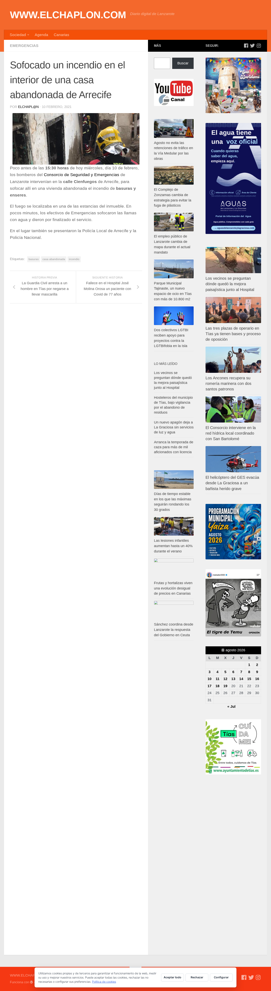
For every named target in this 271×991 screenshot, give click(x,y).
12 (225, 679)
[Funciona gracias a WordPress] (31, 982)
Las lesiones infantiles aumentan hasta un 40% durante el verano (173, 546)
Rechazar (197, 977)
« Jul (231, 707)
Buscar (182, 63)
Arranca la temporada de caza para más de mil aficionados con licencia (173, 447)
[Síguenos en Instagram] (258, 45)
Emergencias (24, 46)
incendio (74, 259)
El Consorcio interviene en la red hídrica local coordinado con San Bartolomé (231, 433)
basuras (34, 259)
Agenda (41, 35)
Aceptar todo (172, 977)
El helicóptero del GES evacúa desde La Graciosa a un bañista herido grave (232, 483)
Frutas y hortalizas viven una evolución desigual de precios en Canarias (173, 588)
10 (209, 679)
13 (233, 679)
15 (249, 679)
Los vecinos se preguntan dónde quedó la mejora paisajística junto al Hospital (230, 284)
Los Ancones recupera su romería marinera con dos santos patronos (228, 383)
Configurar (221, 977)
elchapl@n (28, 107)
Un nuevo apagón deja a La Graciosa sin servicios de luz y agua (174, 427)
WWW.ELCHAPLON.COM (68, 14)
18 (217, 686)
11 (217, 679)
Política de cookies (104, 981)
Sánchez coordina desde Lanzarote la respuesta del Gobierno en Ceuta (173, 629)
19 (225, 686)
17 (209, 686)
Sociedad (18, 35)
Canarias (61, 35)
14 (241, 679)
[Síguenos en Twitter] (252, 45)
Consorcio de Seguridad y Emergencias (81, 174)
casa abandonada (53, 259)
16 (257, 679)
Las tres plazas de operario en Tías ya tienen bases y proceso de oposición (233, 333)
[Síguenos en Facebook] (246, 45)
